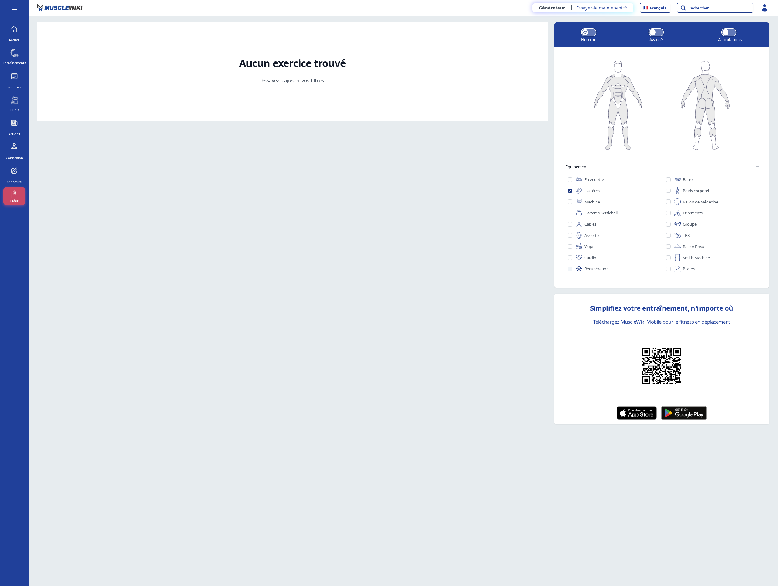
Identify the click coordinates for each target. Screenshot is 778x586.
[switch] (589, 32)
